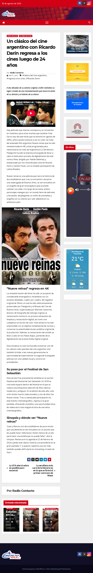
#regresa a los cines (16, 78)
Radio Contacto (16, 73)
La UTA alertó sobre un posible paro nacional (19, 468)
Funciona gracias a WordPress (33, 569)
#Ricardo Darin (33, 78)
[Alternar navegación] (47, 22)
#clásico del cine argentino (34, 75)
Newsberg (55, 569)
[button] (89, 22)
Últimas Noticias (26, 36)
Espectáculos (12, 36)
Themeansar (66, 569)
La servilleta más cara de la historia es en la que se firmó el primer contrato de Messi (42, 470)
